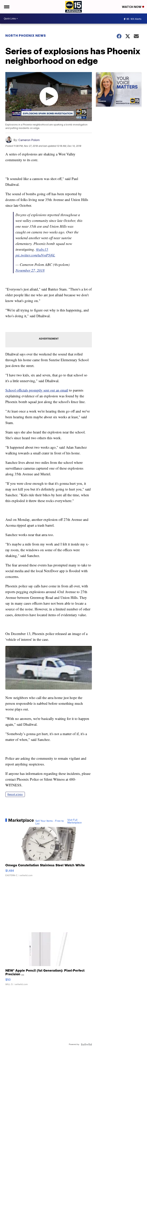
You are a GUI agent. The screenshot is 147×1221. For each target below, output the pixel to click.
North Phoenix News (25, 35)
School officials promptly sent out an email (36, 390)
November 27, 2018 (30, 270)
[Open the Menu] (6, 6)
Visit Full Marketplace (74, 821)
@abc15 (42, 249)
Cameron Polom (29, 140)
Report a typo (15, 794)
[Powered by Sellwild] (86, 1044)
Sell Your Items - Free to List (49, 822)
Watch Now (132, 7)
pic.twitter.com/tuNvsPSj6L (35, 255)
